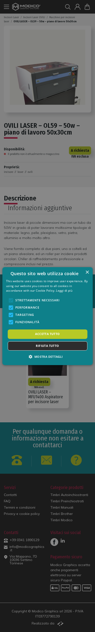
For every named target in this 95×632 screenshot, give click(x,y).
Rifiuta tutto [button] (47, 346)
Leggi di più (64, 290)
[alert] (47, 316)
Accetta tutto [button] (47, 334)
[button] (47, 356)
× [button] (87, 272)
